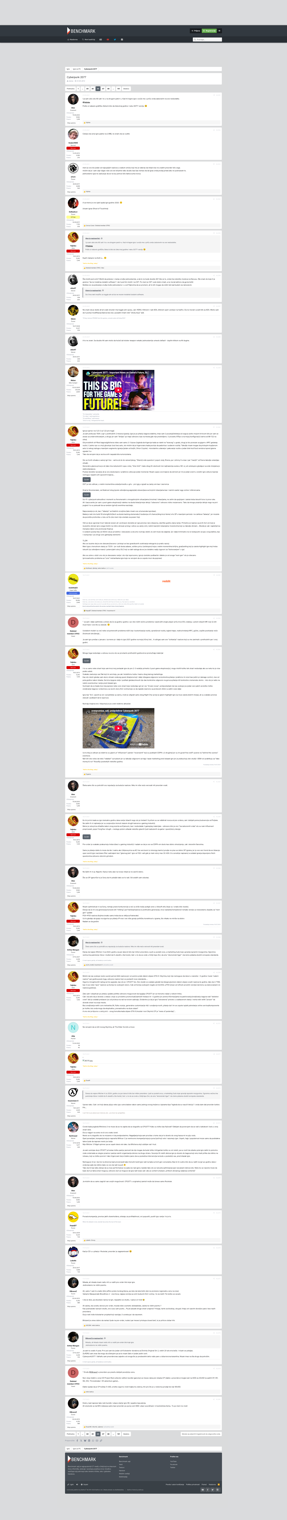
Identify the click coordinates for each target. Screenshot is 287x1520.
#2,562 (218, 618)
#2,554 (218, 199)
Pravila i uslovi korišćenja (175, 1484)
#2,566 (218, 868)
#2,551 (218, 95)
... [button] (82, 89)
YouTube (173, 1461)
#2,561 (218, 575)
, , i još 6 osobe (100, 568)
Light (71, 1484)
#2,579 (218, 1368)
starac (71, 81)
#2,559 (218, 368)
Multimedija (123, 1477)
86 (98, 89)
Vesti (121, 1464)
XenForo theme (131, 1490)
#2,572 (218, 1088)
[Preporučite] (214, 95)
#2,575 (218, 1213)
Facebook (173, 1464)
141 (118, 89)
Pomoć (204, 1484)
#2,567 (218, 903)
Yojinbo (87, 102)
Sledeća (126, 89)
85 (93, 89)
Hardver (122, 1471)
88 (108, 89)
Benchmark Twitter (114, 39)
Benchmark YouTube (107, 39)
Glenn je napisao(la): (93, 290)
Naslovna (74, 39)
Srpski (85, 1484)
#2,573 (218, 1123)
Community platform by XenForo (85, 1490)
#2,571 (218, 1054)
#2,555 (218, 233)
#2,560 (218, 427)
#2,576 (218, 1248)
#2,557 (218, 306)
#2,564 (218, 782)
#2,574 (218, 1178)
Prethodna (70, 89)
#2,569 (218, 972)
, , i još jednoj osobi (99, 965)
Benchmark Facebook (121, 39)
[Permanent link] (91, 102)
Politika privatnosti (193, 1484)
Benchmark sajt (100, 39)
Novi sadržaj (90, 39)
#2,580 (218, 1399)
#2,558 (218, 337)
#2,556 (218, 275)
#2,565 (218, 817)
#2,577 (218, 1278)
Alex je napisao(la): (92, 238)
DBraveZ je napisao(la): (94, 1338)
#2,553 (218, 164)
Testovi (121, 1467)
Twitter (172, 1467)
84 (87, 89)
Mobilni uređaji (124, 1474)
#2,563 (218, 649)
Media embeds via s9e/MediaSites (114, 1490)
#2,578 (218, 1333)
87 (103, 89)
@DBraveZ (93, 1372)
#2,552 (218, 130)
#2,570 (218, 1023)
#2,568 (218, 937)
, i (100, 610)
